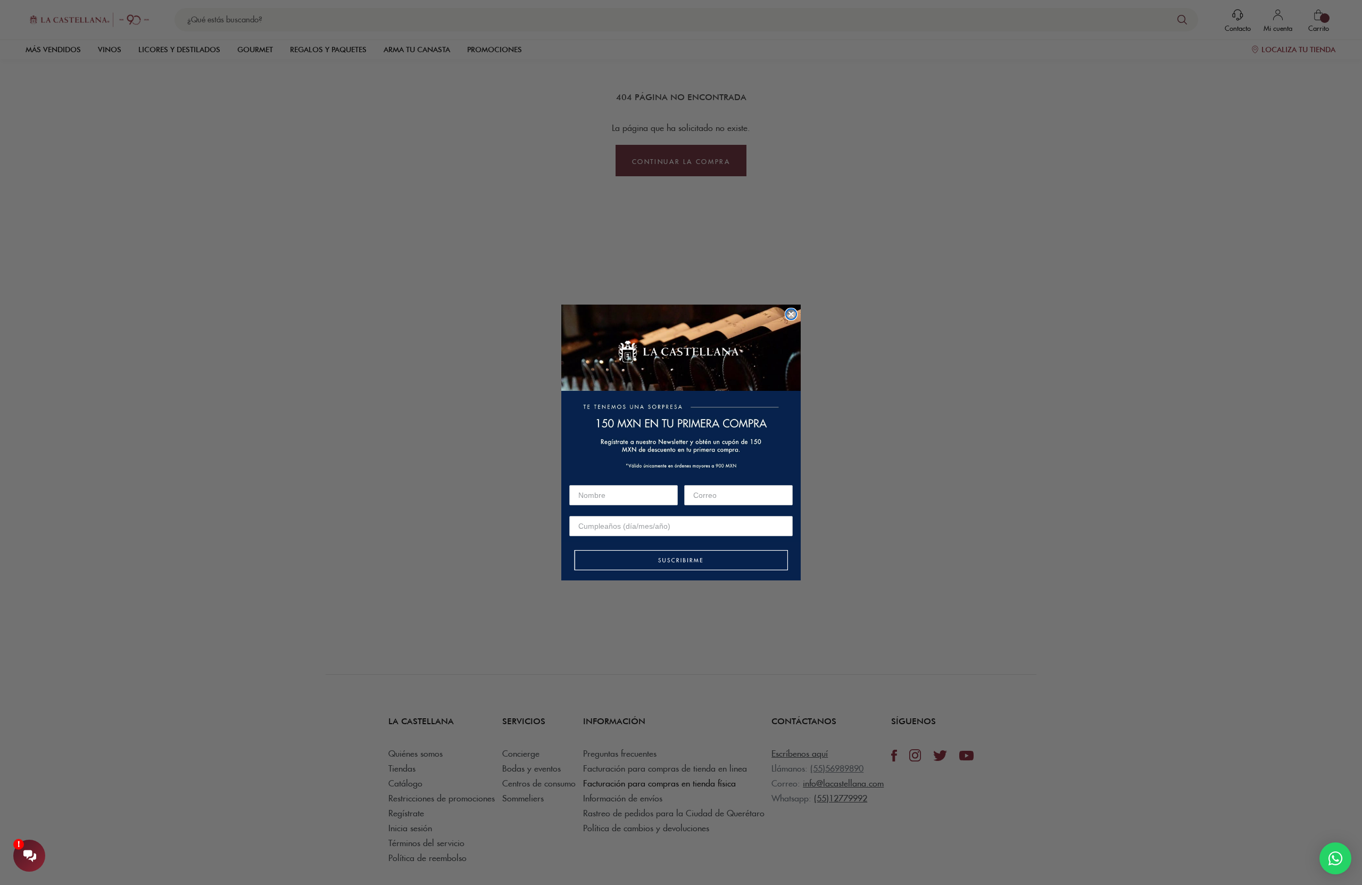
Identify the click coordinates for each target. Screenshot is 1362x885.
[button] (681, 561)
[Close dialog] (791, 314)
